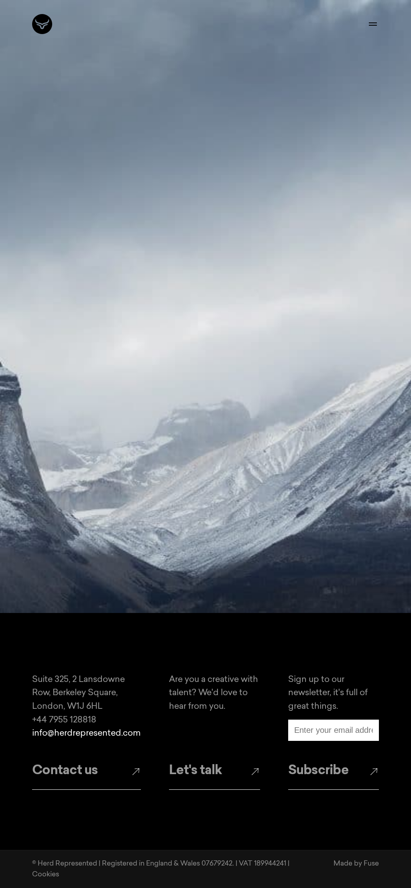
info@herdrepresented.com (86, 733)
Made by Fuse (356, 863)
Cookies (45, 874)
